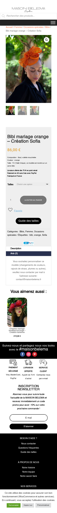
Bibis (47, 27)
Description (15, 249)
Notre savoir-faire (28, 476)
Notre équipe (28, 472)
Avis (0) (14, 254)
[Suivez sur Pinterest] (34, 354)
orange (37, 235)
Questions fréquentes (28, 448)
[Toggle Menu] (53, 22)
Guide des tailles (28, 221)
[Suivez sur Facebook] (22, 354)
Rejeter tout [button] (28, 505)
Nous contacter (28, 444)
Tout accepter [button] (14, 505)
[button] (46, 40)
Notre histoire (28, 468)
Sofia (44, 235)
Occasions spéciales (33, 27)
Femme (18, 27)
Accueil (9, 27)
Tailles (10, 185)
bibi (31, 235)
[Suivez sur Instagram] (28, 354)
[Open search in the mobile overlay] (28, 16)
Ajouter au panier (33, 200)
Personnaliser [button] (43, 505)
